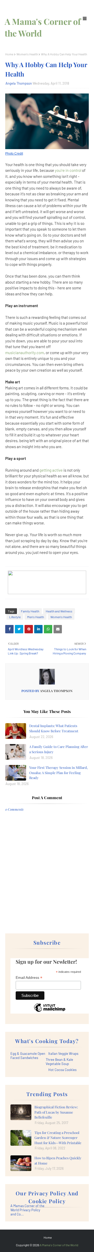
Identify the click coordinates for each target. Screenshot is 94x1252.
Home (9, 54)
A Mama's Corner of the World (59, 1245)
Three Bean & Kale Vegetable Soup (59, 1061)
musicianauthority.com (24, 352)
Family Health (30, 611)
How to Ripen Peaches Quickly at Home (57, 1160)
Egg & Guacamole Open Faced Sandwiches (27, 1055)
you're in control (68, 170)
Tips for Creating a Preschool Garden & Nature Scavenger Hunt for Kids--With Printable (57, 1137)
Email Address (29, 977)
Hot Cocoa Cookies (62, 1070)
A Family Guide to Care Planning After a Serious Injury (58, 749)
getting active (51, 470)
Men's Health (35, 617)
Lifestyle (15, 617)
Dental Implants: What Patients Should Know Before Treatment (53, 728)
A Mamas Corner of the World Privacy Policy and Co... (27, 1210)
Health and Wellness (59, 611)
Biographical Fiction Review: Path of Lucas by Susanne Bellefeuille (56, 1112)
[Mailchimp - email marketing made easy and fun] (49, 1011)
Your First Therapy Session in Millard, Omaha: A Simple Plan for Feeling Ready (58, 772)
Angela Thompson (18, 83)
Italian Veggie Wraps (63, 1053)
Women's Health (27, 54)
